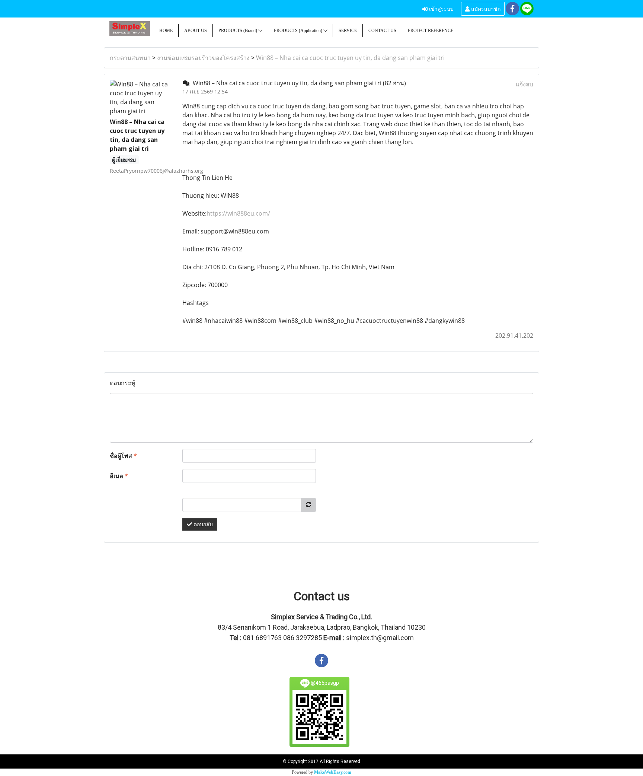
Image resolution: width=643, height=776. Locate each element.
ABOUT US (195, 30)
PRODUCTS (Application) (298, 30)
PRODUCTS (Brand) (238, 30)
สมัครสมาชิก (485, 8)
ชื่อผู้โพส (123, 456)
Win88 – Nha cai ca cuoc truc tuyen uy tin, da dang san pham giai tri (350, 58)
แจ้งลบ (524, 84)
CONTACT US (382, 30)
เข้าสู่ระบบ (441, 8)
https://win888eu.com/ (238, 213)
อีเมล (119, 476)
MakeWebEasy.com (332, 772)
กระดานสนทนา (130, 58)
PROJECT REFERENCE (430, 30)
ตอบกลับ (202, 524)
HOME (166, 30)
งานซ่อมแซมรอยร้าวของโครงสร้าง (203, 58)
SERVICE (348, 30)
